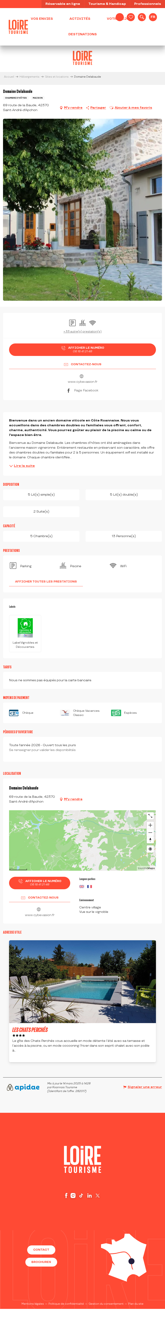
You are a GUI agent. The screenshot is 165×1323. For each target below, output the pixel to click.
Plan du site (135, 1303)
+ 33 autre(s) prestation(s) (83, 331)
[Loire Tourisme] (18, 27)
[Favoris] (131, 17)
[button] (142, 17)
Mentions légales (33, 1303)
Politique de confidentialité (66, 1303)
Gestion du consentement (106, 1303)
